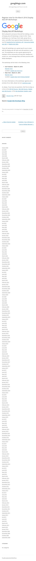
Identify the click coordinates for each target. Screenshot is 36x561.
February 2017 (5, 380)
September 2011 (6, 513)
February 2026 (5, 160)
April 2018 (4, 352)
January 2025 (5, 186)
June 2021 (4, 274)
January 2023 (5, 235)
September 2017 (6, 366)
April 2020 (4, 303)
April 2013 (4, 474)
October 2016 (5, 388)
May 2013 (4, 472)
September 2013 (6, 464)
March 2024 (5, 207)
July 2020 (4, 296)
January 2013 (5, 480)
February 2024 (5, 209)
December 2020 (6, 286)
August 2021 (5, 270)
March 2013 (5, 476)
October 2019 (5, 315)
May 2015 (4, 423)
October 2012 (5, 486)
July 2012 (4, 492)
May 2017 (4, 374)
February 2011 (5, 525)
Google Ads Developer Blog (16, 101)
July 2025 (4, 174)
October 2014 (5, 437)
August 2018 (5, 343)
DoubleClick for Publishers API (15, 42)
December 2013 (6, 458)
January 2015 (5, 431)
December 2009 (6, 531)
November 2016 (6, 386)
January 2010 (5, 529)
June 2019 (4, 323)
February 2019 (5, 331)
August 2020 (5, 294)
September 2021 (6, 268)
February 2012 (5, 503)
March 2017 (5, 378)
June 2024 (4, 201)
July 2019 (4, 321)
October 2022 (5, 241)
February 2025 (5, 184)
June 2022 (4, 249)
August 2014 (5, 441)
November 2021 (6, 264)
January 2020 (5, 309)
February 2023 (5, 233)
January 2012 (5, 505)
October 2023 (5, 217)
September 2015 (6, 415)
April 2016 (4, 400)
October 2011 (5, 511)
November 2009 (6, 533)
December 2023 (6, 213)
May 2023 (4, 227)
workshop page (26, 83)
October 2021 (5, 266)
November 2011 (6, 509)
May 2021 (4, 276)
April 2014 (4, 449)
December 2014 (6, 433)
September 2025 (6, 170)
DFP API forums (13, 89)
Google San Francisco (16, 71)
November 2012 (6, 484)
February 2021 (5, 282)
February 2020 (5, 307)
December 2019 (6, 311)
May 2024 (4, 203)
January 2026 (5, 162)
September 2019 (6, 317)
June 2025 (4, 176)
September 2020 (6, 292)
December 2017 (6, 360)
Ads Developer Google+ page (23, 91)
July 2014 (4, 443)
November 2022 (6, 239)
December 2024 (6, 188)
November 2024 (6, 190)
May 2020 (4, 301)
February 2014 (5, 454)
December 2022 (6, 237)
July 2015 (4, 419)
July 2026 (4, 149)
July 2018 (4, 345)
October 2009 (5, 535)
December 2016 (6, 384)
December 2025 (6, 164)
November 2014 (6, 435)
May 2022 (4, 252)
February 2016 (5, 405)
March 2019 (5, 329)
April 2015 (4, 425)
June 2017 (4, 372)
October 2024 (5, 192)
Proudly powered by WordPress (9, 558)
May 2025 (4, 178)
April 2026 (4, 156)
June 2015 (4, 421)
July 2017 (4, 370)
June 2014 (4, 445)
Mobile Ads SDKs (13, 44)
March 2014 (5, 452)
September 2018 (6, 341)
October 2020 (5, 290)
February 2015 (5, 429)
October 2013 (5, 462)
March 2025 (5, 182)
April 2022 (4, 254)
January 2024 (5, 211)
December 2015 (6, 409)
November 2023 (6, 215)
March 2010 (5, 527)
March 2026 (5, 158)
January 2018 (5, 358)
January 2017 (5, 382)
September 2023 (6, 219)
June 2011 (4, 519)
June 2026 (4, 152)
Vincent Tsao (10, 96)
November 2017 (6, 362)
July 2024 (4, 198)
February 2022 (5, 258)
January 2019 (5, 333)
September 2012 (6, 488)
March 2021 (5, 280)
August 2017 (5, 368)
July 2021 (4, 272)
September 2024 (6, 194)
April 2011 (4, 521)
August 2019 (5, 319)
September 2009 (6, 537)
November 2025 (6, 166)
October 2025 (5, 168)
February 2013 (5, 478)
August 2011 (5, 515)
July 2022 (4, 247)
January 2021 (5, 284)
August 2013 (5, 466)
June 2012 (4, 494)
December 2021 (6, 262)
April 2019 (4, 327)
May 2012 (4, 496)
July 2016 (4, 394)
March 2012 (5, 500)
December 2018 (6, 335)
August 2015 (5, 417)
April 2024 (4, 205)
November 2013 (6, 460)
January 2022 (5, 260)
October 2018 (5, 339)
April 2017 (4, 376)
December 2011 (6, 507)
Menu (18, 11)
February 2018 (5, 356)
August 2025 (5, 172)
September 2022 (6, 243)
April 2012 (4, 498)
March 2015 (5, 427)
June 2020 (4, 298)
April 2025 (4, 180)
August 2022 (5, 245)
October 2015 (5, 413)
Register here (9, 68)
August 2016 (5, 392)
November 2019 (6, 313)
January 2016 (5, 407)
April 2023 (4, 229)
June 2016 (4, 396)
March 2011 (5, 523)
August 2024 (5, 196)
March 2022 (5, 256)
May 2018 (4, 349)
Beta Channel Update (8, 122)
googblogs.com (18, 3)
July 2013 (4, 468)
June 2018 (4, 347)
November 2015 (6, 411)
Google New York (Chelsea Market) (20, 77)
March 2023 (5, 231)
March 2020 (5, 305)
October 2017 (5, 364)
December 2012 (6, 482)
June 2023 (4, 225)
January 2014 (5, 456)
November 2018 (6, 337)
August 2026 (5, 147)
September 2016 (6, 390)
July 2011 (4, 517)
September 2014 (6, 439)
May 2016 (4, 398)
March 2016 (5, 403)
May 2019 (4, 325)
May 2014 (4, 447)
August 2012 (5, 490)
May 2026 (4, 154)
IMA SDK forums (23, 89)
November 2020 (6, 288)
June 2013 (4, 470)
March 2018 (5, 354)
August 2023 (5, 221)
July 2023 (4, 223)
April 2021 (4, 278)
